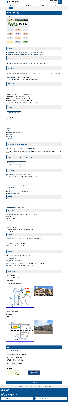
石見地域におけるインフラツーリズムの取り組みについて (16, 161)
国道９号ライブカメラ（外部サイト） (12, 266)
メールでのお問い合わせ (41, 398)
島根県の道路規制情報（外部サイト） (12, 258)
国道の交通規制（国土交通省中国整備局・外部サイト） (15, 260)
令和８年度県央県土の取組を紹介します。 (14, 111)
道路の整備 (9, 119)
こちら (25, 185)
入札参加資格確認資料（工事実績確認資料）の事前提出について (18, 183)
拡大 (53, 2)
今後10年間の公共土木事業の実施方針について (15, 112)
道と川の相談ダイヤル (17, 255)
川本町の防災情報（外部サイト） (11, 243)
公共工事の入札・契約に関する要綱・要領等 (14, 176)
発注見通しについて (10, 187)
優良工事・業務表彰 (10, 140)
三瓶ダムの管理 (9, 130)
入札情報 (8, 189)
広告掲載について (58, 376)
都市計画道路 (9, 121)
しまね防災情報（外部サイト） (11, 238)
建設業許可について (10, 200)
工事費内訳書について (11, 178)
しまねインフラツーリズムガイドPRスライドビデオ (15, 164)
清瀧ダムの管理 (9, 134)
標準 (56, 2)
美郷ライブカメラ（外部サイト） (11, 265)
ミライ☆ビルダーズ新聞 (11, 149)
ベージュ (55, 1)
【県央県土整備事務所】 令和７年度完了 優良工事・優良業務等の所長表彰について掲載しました (23, 52)
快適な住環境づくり (10, 138)
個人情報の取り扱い (21, 386)
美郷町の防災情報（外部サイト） (11, 245)
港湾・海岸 (9, 128)
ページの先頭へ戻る (35, 382)
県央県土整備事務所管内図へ (12, 77)
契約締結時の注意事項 (11, 185)
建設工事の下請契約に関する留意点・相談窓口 (15, 205)
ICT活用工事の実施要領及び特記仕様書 (13, 193)
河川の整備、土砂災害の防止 (12, 126)
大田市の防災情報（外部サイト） (11, 241)
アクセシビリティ (37, 386)
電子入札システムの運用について (12, 191)
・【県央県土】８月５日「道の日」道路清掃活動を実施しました (17, 61)
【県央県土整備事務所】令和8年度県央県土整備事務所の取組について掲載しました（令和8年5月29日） (24, 54)
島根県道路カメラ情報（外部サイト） (12, 263)
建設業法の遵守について (11, 202)
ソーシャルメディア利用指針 (46, 386)
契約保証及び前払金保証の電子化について (14, 180)
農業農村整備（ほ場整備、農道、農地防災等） (15, 132)
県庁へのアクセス (7, 398)
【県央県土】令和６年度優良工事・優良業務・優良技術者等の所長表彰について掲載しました (22, 63)
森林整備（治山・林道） (11, 136)
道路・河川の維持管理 (11, 124)
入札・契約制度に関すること (12, 174)
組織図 (24, 102)
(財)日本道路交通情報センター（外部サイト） (14, 261)
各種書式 (20, 214)
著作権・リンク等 (29, 386)
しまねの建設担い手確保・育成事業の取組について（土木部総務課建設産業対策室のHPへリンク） (23, 148)
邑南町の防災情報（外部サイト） (11, 246)
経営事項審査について (11, 207)
